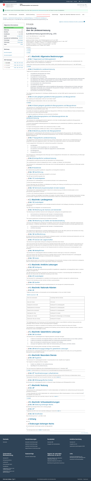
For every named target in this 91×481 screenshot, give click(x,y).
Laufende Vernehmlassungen (31, 446)
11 (27, 427)
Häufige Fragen (69, 1)
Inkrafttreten (36, 414)
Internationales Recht (7, 464)
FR (81, 1)
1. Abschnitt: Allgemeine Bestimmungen (46, 56)
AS (29, 370)
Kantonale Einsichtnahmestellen (76, 459)
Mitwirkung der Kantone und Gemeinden (45, 210)
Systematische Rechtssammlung (15, 18)
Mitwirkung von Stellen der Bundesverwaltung (47, 221)
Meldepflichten (36, 250)
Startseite (5, 18)
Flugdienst (35, 358)
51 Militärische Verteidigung (40, 18)
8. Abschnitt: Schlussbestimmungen (44, 402)
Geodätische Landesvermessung (42, 69)
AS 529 (58, 377)
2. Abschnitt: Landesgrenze (40, 199)
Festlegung (35, 267)
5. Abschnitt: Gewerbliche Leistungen (45, 332)
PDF (20, 62)
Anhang (32, 419)
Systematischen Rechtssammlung (39, 10)
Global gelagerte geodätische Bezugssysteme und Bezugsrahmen (52, 105)
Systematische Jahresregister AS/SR (77, 446)
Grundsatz (35, 334)
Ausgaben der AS (73, 444)
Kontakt (75, 1)
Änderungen (20, 42)
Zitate (21, 44)
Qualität (34, 282)
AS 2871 (40, 429)
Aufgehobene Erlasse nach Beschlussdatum (8, 472)
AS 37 (56, 396)
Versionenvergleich (8, 55)
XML (18, 62)
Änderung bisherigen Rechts (41, 404)
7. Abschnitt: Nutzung (38, 385)
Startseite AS (72, 441)
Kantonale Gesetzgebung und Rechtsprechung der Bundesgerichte (77, 457)
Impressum (85, 479)
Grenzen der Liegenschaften (41, 240)
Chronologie (20, 40)
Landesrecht (5, 462)
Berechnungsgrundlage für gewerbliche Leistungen (48, 348)
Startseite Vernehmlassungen (31, 441)
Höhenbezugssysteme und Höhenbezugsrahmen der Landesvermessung (47, 117)
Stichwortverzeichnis (7, 460)
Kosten (34, 258)
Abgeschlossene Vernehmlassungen (32, 448)
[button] (13, 15)
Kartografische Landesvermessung (42, 158)
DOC (22, 62)
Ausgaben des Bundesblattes (53, 444)
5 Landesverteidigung (28, 18)
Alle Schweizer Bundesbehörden (10, 1)
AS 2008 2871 (20, 36)
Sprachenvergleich (8, 52)
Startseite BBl (50, 441)
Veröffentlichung (37, 234)
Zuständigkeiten (37, 178)
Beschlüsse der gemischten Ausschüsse (55, 462)
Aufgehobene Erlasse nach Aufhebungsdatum (8, 469)
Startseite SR (5, 457)
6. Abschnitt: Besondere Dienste (42, 355)
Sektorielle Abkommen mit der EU (54, 460)
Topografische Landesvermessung (42, 138)
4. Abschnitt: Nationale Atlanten (42, 287)
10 (34, 408)
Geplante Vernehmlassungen (31, 444)
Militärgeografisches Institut (41, 380)
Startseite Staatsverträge (30, 456)
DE (79, 1)
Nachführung (36, 172)
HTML (15, 62)
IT (82, 1)
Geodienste (35, 168)
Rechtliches (80, 479)
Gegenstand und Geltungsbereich (42, 59)
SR (29, 49)
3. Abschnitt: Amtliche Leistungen (43, 264)
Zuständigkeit (36, 202)
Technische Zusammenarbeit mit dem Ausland (47, 188)
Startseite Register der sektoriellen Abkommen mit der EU (54, 458)
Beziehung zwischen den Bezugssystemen (45, 131)
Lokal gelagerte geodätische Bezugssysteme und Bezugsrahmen (52, 97)
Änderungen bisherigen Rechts (41, 424)
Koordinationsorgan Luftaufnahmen (46, 373)
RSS (13, 479)
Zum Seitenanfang (84, 433)
